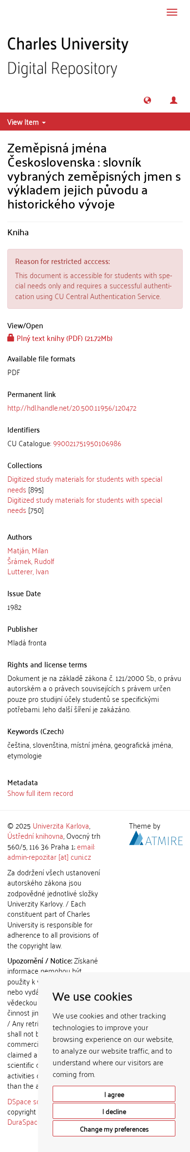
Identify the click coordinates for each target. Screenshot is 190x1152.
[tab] (95, 443)
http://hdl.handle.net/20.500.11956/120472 (71, 407)
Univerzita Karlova (61, 825)
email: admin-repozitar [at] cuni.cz (51, 851)
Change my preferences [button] (114, 1128)
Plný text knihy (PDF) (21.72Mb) (64, 337)
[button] (147, 100)
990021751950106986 (87, 443)
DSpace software (33, 1101)
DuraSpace (24, 1121)
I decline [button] (114, 1111)
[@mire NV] (156, 836)
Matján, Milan (27, 550)
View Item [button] (24, 121)
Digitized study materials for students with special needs (84, 483)
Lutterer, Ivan (28, 571)
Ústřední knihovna (35, 835)
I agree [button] (114, 1094)
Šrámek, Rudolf (30, 560)
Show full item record (40, 792)
